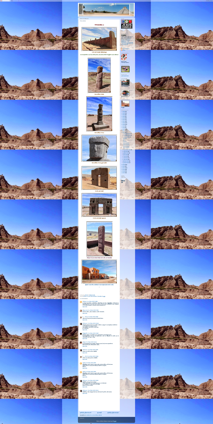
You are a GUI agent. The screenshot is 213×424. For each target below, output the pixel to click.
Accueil (99, 413)
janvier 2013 (126, 162)
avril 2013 (125, 158)
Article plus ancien (113, 413)
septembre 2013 (127, 149)
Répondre (85, 306)
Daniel (123, 50)
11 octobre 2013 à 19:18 (93, 349)
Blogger (114, 421)
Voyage (103, 296)
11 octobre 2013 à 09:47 (93, 333)
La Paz (88, 296)
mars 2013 (125, 159)
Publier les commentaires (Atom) (94, 415)
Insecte (125, 141)
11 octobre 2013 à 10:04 (91, 342)
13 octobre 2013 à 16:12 (90, 362)
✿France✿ (85, 323)
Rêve (124, 140)
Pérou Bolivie (94, 296)
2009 (123, 169)
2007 (123, 172)
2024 (123, 114)
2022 (123, 118)
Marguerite (85, 333)
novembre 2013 (127, 135)
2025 (123, 113)
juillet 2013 (126, 153)
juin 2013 (125, 154)
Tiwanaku (99, 296)
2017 (123, 126)
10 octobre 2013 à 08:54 (92, 301)
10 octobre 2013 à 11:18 (93, 310)
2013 (123, 132)
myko (84, 362)
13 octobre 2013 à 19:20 (93, 380)
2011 (123, 166)
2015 (123, 129)
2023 (123, 116)
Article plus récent (85, 413)
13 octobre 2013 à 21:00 (93, 390)
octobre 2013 (126, 137)
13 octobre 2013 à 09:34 (92, 356)
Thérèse (84, 301)
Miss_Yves (85, 310)
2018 (123, 124)
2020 (123, 121)
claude (84, 342)
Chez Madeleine (125, 48)
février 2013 (126, 161)
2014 (123, 131)
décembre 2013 (127, 134)
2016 (123, 127)
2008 (123, 171)
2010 (123, 168)
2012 (123, 164)
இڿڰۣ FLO (85, 316)
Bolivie (85, 296)
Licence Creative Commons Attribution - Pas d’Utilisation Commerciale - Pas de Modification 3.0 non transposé (127, 41)
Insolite (125, 138)
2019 (123, 122)
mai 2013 (125, 156)
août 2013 (125, 151)
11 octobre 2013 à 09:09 (93, 323)
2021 (123, 119)
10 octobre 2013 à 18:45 (92, 316)
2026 (123, 111)
